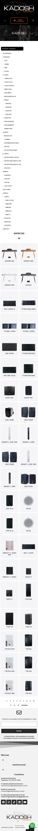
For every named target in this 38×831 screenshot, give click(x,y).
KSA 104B (28, 486)
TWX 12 (28, 627)
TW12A (28, 671)
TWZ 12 (9, 627)
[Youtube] (24, 802)
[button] (4, 20)
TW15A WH (9, 649)
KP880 (28, 285)
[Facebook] (3, 802)
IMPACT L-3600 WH (9, 554)
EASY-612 (9, 398)
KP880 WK (28, 261)
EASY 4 (9, 599)
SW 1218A (9, 353)
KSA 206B (28, 420)
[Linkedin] (19, 802)
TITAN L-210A (9, 331)
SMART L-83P (28, 442)
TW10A (28, 693)
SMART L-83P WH (9, 442)
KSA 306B (9, 420)
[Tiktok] (14, 802)
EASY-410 (28, 398)
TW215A (28, 599)
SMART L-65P (9, 486)
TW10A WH (9, 693)
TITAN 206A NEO (28, 309)
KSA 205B (9, 464)
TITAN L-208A (29, 331)
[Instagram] (8, 802)
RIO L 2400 (28, 553)
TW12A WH (10, 671)
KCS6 (28, 509)
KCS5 (28, 531)
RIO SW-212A (9, 376)
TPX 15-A (9, 509)
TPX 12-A (9, 531)
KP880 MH (9, 261)
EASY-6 (28, 577)
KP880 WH (9, 285)
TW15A (28, 649)
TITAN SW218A (28, 353)
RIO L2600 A (9, 309)
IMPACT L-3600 (9, 577)
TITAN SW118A (28, 376)
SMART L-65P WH (28, 464)
